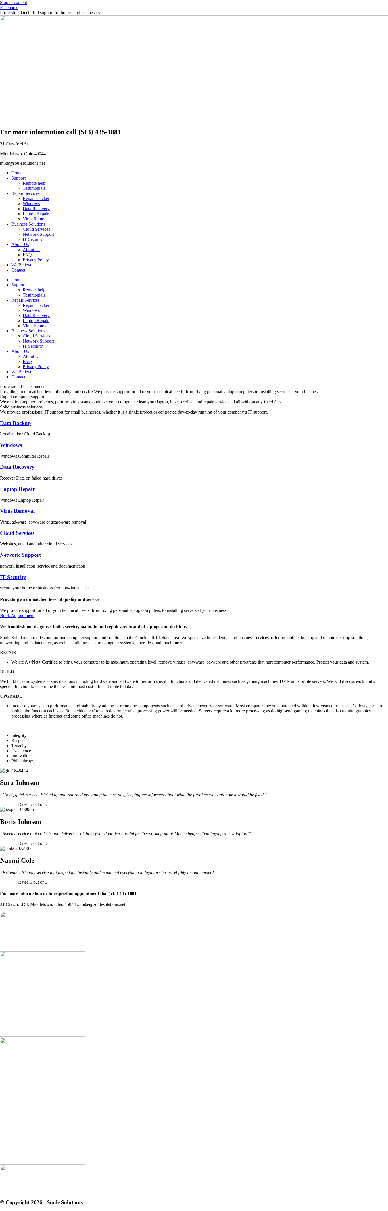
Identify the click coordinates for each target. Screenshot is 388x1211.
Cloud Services (36, 229)
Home (16, 172)
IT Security (33, 239)
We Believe (21, 264)
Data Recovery (36, 208)
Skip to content (13, 2)
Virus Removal (36, 218)
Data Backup (15, 423)
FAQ (27, 254)
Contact (18, 270)
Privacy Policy (36, 259)
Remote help (34, 183)
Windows (31, 203)
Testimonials (34, 188)
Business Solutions (28, 224)
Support (18, 178)
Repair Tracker (36, 198)
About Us (20, 244)
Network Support (38, 234)
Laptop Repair (36, 213)
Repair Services (25, 193)
